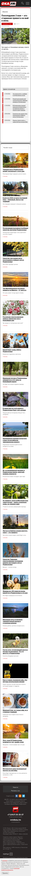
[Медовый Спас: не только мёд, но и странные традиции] (15, 708)
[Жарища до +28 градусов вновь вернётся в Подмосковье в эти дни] (15, 589)
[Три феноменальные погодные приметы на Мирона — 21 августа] (15, 286)
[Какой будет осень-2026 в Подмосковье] (15, 347)
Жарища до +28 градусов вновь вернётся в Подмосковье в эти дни (15, 592)
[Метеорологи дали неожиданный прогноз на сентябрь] (15, 766)
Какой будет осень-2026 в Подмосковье (12, 350)
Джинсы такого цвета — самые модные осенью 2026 (20, 121)
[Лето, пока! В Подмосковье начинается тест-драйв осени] (15, 738)
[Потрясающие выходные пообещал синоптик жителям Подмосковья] (15, 226)
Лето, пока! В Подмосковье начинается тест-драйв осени (13, 741)
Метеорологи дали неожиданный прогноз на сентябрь (14, 769)
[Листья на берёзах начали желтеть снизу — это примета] (15, 528)
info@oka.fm (15, 820)
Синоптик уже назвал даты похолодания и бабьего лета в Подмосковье (20, 115)
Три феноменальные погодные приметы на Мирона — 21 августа (14, 289)
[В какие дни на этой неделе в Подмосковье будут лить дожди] (15, 406)
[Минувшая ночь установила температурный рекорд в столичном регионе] (15, 617)
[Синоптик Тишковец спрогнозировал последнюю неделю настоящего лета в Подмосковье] (15, 557)
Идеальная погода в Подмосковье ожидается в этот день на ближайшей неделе (15, 380)
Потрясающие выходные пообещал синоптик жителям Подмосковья (15, 229)
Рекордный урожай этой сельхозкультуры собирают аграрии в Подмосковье (20, 100)
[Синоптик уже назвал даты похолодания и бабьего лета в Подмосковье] (15, 256)
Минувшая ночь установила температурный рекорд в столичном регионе (12, 621)
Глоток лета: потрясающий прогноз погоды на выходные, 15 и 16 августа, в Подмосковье (15, 651)
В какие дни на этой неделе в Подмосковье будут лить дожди (14, 409)
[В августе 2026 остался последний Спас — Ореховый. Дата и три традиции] (15, 195)
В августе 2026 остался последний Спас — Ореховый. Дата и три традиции (15, 199)
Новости (15, 787)
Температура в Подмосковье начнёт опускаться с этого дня (13, 170)
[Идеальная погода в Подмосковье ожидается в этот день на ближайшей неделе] (15, 376)
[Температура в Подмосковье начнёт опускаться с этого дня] (15, 167)
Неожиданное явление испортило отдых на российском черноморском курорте (15, 440)
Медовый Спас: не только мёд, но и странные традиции (15, 711)
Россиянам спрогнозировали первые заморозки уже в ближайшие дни (13, 318)
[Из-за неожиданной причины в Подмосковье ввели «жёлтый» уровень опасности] (15, 468)
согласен (4, 860)
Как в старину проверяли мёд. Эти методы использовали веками (15, 681)
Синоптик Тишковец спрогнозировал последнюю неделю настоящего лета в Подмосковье (13, 561)
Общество (5, 11)
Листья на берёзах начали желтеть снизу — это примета (15, 531)
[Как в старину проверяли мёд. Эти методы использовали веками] (15, 677)
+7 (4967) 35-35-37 (15, 814)
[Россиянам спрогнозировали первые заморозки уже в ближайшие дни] (15, 314)
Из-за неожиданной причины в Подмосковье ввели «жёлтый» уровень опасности (14, 472)
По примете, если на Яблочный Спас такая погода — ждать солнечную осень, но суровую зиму (15, 502)
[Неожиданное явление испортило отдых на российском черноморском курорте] (15, 436)
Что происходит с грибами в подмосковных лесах (20, 94)
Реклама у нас (15, 791)
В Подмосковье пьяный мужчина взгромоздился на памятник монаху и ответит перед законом (19, 108)
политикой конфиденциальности (10, 869)
